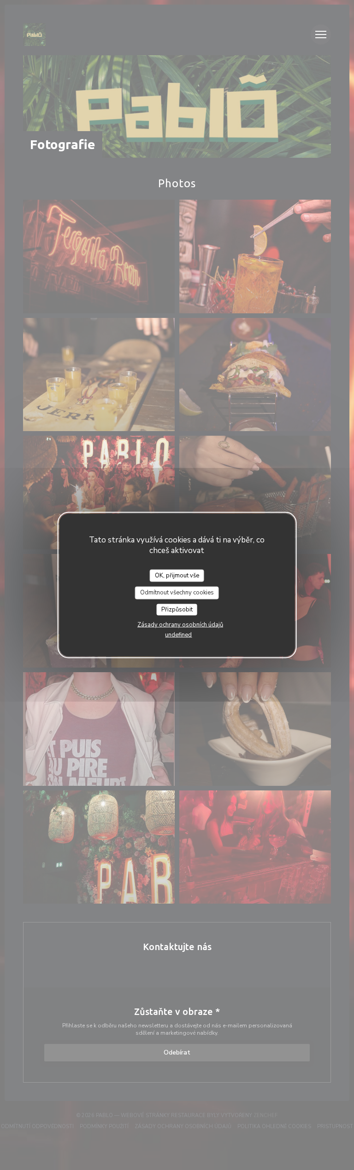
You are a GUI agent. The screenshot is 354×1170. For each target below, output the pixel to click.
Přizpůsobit (177, 609)
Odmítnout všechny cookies (177, 592)
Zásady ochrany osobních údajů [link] (180, 625)
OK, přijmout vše (177, 575)
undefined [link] (178, 635)
